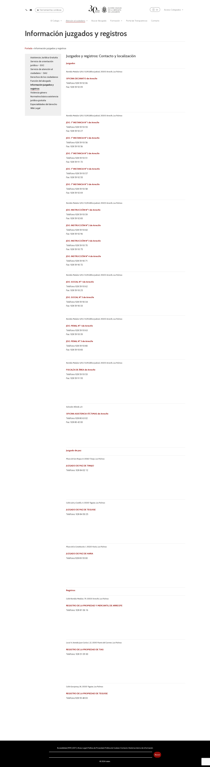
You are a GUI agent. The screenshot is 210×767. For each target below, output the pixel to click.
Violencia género (38, 92)
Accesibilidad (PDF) (64, 748)
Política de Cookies (112, 748)
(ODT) (74, 748)
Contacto (124, 748)
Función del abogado (40, 81)
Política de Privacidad (96, 748)
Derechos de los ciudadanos (44, 77)
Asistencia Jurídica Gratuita (44, 57)
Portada (28, 48)
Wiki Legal (35, 108)
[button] (49, 10)
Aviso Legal (82, 748)
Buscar (157, 755)
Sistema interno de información (141, 748)
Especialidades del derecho (43, 104)
